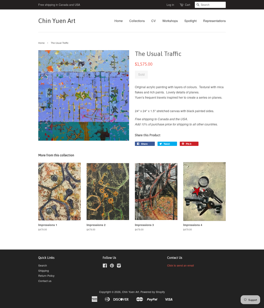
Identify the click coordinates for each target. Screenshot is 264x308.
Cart (187, 5)
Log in (170, 5)
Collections (137, 21)
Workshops (170, 21)
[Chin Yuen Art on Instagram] (119, 266)
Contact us (44, 281)
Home (118, 21)
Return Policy (46, 276)
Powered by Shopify (153, 292)
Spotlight (190, 21)
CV (153, 21)
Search (42, 265)
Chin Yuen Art (56, 20)
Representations (214, 21)
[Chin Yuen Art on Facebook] (105, 266)
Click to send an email (180, 265)
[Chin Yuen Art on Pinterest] (112, 266)
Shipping (43, 270)
